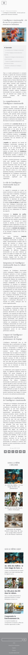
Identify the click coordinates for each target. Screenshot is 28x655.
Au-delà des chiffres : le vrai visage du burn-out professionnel (14, 486)
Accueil (2, 11)
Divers (14, 650)
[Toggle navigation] (4, 3)
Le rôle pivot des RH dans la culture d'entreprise (13, 509)
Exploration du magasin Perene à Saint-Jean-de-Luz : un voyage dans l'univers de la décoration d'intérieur (13, 532)
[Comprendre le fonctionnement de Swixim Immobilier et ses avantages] (14, 608)
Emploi (14, 648)
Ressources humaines (11, 11)
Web (14, 643)
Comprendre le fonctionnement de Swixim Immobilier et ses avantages (13, 619)
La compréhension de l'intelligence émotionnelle (14, 50)
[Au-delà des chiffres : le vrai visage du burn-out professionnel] (14, 476)
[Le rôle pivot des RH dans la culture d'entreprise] (14, 499)
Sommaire (9, 48)
